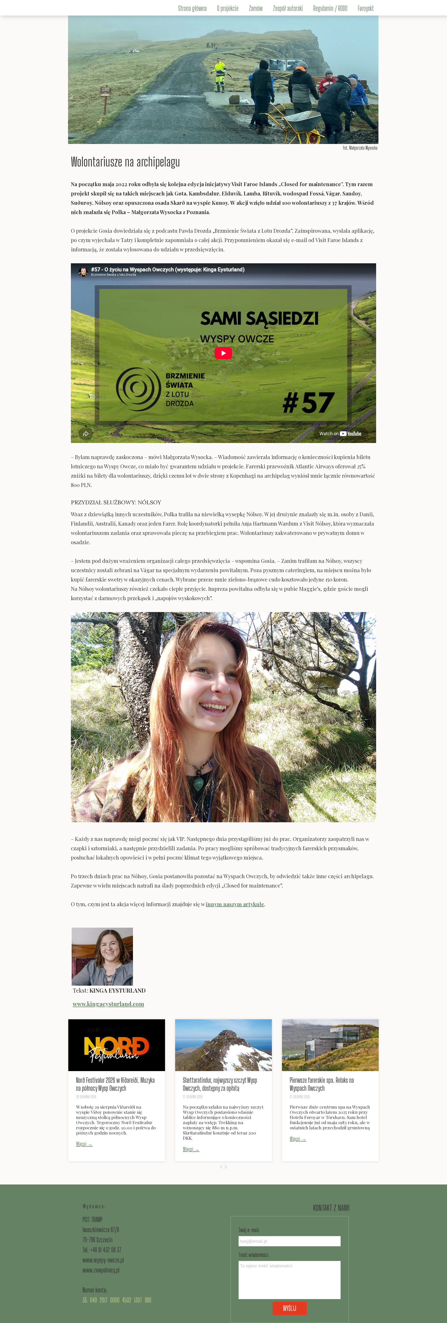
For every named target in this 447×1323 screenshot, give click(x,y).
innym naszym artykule (235, 903)
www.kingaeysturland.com (108, 1004)
